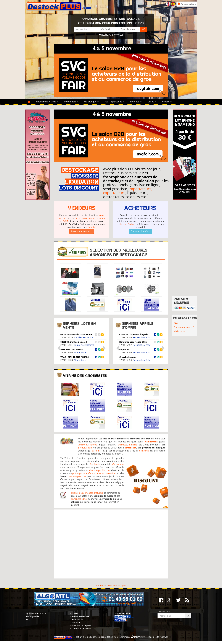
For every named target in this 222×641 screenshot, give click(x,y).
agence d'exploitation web (104, 636)
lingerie (133, 444)
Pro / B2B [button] (135, 101)
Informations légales (80, 625)
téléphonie (94, 464)
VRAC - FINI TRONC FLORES (74, 357)
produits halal (85, 447)
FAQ (176, 323)
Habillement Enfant (84, 337)
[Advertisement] (111, 544)
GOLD (66, 221)
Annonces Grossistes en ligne (111, 585)
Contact (74, 613)
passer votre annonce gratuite (90, 218)
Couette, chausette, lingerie (133, 334)
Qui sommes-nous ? (184, 327)
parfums (96, 450)
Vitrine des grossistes (85, 376)
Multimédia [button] (70, 101)
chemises (122, 444)
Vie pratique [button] (90, 101)
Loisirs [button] (151, 101)
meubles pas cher (77, 476)
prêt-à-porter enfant (82, 473)
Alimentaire (80, 352)
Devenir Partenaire (79, 616)
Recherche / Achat (142, 337)
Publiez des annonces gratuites (87, 492)
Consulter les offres (140, 231)
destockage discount (99, 470)
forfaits (91, 227)
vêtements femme (87, 444)
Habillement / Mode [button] (46, 101)
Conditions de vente (80, 628)
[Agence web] (138, 636)
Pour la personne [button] (114, 101)
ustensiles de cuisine (104, 473)
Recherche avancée (112, 34)
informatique (117, 464)
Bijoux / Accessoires (84, 344)
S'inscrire (75, 622)
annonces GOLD (79, 498)
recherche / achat (126, 224)
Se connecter (77, 619)
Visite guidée (180, 331)
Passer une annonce (81, 231)
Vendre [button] (166, 101)
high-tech (144, 450)
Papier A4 (124, 349)
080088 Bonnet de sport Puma (76, 334)
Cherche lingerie (127, 357)
